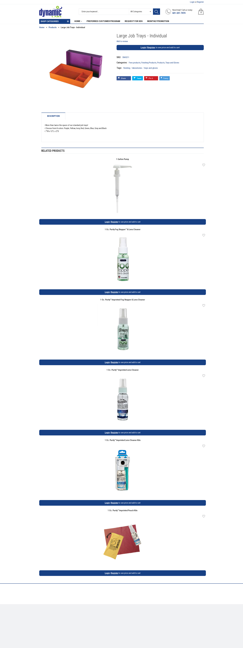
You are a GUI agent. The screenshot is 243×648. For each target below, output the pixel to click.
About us (85, 614)
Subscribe (198, 615)
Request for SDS (88, 622)
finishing (127, 68)
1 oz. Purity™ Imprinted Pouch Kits (122, 510)
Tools (41, 618)
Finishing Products (148, 62)
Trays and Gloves (172, 62)
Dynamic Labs (129, 632)
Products (161, 62)
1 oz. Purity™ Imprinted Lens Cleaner (123, 370)
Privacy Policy (87, 618)
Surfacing (43, 622)
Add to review (122, 41)
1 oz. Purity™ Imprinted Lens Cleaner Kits (122, 440)
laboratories (138, 68)
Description (53, 116)
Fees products (134, 62)
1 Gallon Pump (122, 159)
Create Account (130, 614)
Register (200, 2)
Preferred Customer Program (94, 627)
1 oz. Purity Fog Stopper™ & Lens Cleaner (122, 229)
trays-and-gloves (151, 68)
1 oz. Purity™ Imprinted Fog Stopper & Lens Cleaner (122, 299)
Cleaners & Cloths (47, 614)
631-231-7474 (178, 13)
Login (192, 2)
